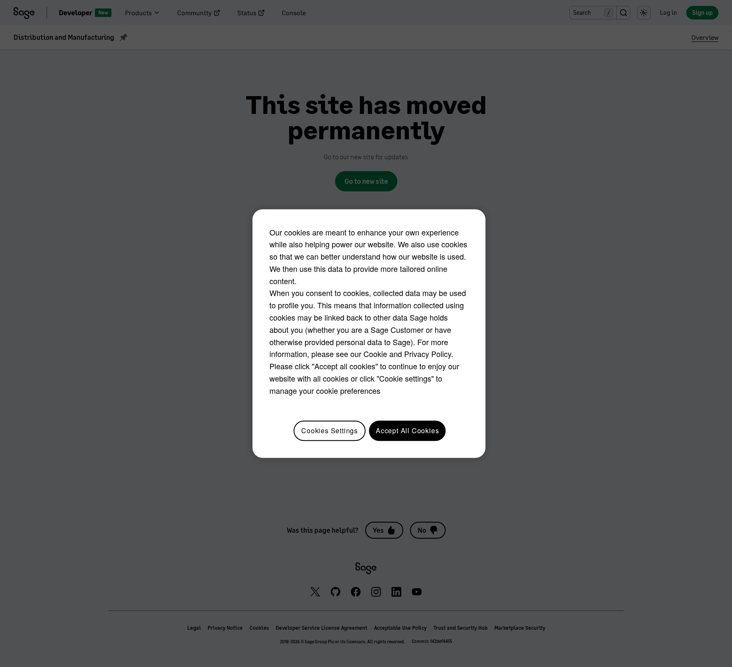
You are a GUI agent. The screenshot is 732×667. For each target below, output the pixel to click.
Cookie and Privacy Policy (407, 354)
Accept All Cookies (407, 430)
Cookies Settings (329, 430)
